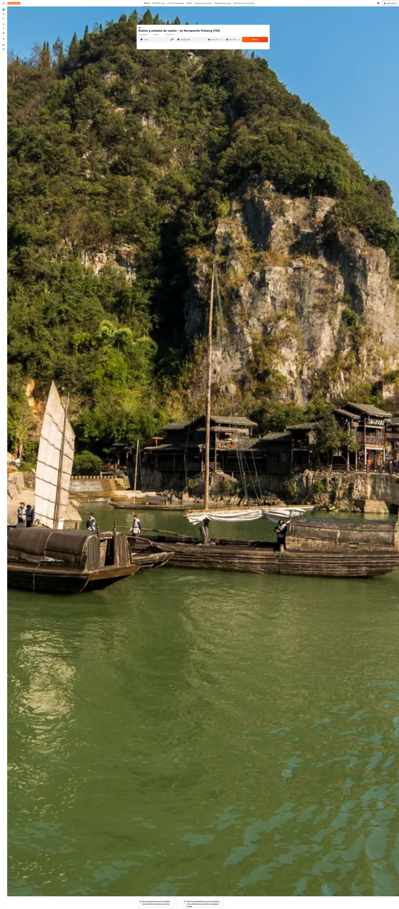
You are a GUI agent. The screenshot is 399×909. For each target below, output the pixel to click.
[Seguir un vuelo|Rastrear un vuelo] (3, 29)
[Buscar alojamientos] (3, 14)
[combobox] (143, 34)
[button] (3, 3)
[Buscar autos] (3, 18)
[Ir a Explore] (3, 24)
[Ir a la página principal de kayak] (13, 3)
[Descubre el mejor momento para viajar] (3, 33)
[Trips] (3, 39)
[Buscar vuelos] (3, 9)
